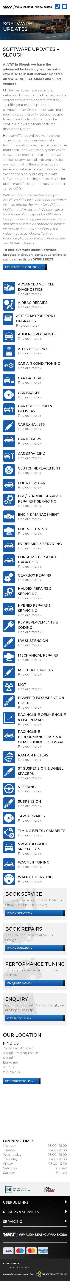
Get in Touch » (19, 1018)
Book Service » (19, 913)
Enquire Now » (19, 983)
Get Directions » (19, 1081)
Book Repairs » (19, 948)
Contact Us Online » (22, 267)
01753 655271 (43, 259)
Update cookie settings (17, 1267)
